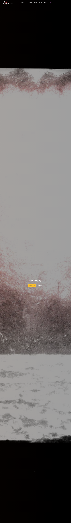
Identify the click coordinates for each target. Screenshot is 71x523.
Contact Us (40, 285)
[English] (50, 2)
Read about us (32, 285)
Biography (23, 2)
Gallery (35, 2)
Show (40, 2)
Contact (45, 2)
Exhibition (30, 2)
